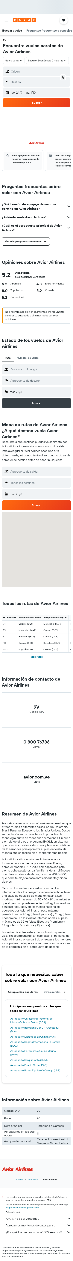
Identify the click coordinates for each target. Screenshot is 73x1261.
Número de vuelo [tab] (28, 357)
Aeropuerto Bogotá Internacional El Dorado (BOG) (35, 1043)
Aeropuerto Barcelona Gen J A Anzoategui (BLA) (34, 1029)
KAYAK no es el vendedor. (22, 1218)
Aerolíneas (33, 1179)
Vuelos (19, 1179)
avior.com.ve (36, 777)
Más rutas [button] (37, 656)
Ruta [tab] (8, 357)
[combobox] (40, 369)
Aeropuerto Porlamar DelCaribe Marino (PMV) (33, 1052)
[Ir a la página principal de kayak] (24, 20)
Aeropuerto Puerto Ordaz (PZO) (28, 1065)
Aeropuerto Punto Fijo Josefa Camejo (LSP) (35, 1070)
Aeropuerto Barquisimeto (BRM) (29, 1060)
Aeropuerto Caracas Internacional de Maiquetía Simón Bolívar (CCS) (31, 1020)
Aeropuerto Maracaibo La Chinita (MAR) (33, 1036)
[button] (6, 20)
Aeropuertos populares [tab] (23, 992)
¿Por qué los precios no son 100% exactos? (34, 1232)
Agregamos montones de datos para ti (30, 1225)
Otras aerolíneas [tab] (54, 992)
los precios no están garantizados (22, 1207)
